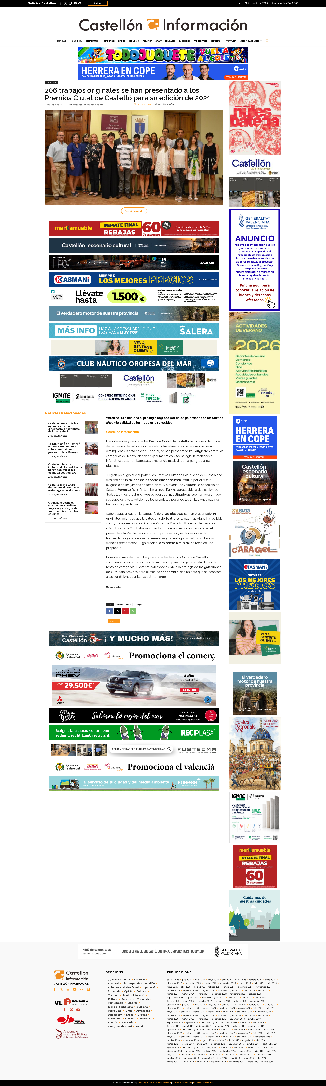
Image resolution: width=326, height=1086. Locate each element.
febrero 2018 (254, 1030)
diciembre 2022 (204, 1001)
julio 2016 (221, 1040)
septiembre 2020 (191, 1015)
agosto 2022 (173, 1005)
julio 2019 (205, 1022)
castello (119, 604)
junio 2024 (236, 990)
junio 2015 (199, 1047)
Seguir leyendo (134, 211)
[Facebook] (60, 3)
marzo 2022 (240, 1005)
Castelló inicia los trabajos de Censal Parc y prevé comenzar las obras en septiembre (65, 469)
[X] (117, 611)
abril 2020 (263, 1015)
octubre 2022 (240, 1001)
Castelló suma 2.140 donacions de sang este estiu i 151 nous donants (64, 487)
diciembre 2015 (218, 1044)
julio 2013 (222, 1058)
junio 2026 (200, 980)
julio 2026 (187, 980)
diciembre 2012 (218, 1062)
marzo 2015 (239, 1047)
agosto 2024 (209, 990)
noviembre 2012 (236, 1062)
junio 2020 (236, 1015)
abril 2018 (226, 1030)
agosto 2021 (244, 1008)
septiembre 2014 (228, 1051)
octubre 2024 (173, 990)
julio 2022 (187, 1005)
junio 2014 (272, 1051)
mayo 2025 (172, 987)
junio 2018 (199, 1030)
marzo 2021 (199, 1012)
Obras (128, 604)
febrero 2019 (173, 1026)
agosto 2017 (244, 1033)
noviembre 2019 (237, 1019)
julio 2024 (222, 990)
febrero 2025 (214, 987)
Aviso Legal (142, 1082)
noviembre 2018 (221, 1026)
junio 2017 (270, 1033)
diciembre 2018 (203, 1026)
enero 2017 (228, 1037)
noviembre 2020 (263, 1012)
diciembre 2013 (245, 1055)
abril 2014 (186, 1055)
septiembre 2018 (256, 1026)
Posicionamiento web (203, 1082)
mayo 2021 (172, 1012)
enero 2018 (269, 1030)
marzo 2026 (240, 980)
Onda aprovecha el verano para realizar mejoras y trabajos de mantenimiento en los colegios (63, 508)
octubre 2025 (210, 983)
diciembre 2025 (174, 983)
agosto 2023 (192, 998)
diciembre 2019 (219, 1019)
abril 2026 (226, 980)
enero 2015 (269, 1047)
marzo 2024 (173, 994)
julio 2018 (186, 1030)
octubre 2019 (254, 1019)
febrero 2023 (173, 1001)
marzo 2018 (239, 1030)
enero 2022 (270, 1005)
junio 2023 (219, 998)
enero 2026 (270, 980)
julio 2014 (258, 1051)
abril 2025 (186, 987)
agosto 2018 (173, 1030)
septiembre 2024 (191, 990)
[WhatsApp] (133, 611)
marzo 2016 (172, 1044)
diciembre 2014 (174, 1051)
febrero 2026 (255, 980)
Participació (51, 83)
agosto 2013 (208, 1058)
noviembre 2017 (192, 1033)
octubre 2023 (255, 994)
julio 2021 (257, 1008)
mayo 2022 (213, 1005)
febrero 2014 (214, 1055)
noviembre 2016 (262, 1037)
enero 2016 (202, 1044)
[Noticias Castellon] (163, 24)
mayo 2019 (232, 1022)
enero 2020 (203, 1019)
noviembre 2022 (222, 1001)
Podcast (98, 3)
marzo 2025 (199, 987)
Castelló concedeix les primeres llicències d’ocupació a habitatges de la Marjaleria (64, 427)
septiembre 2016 (191, 1040)
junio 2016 (234, 1040)
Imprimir (114, 621)
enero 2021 (228, 1012)
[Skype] (88, 989)
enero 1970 (253, 1062)
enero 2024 (203, 994)
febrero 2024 (188, 994)
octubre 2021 (209, 1008)
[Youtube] (75, 3)
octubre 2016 (173, 1040)
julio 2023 (206, 998)
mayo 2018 (212, 1030)
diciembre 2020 (244, 1012)
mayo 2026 (213, 980)
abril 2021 (185, 1012)
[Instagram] (70, 3)
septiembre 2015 (271, 1044)
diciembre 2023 (219, 994)
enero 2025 (229, 987)
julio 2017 (257, 1033)
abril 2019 (245, 1022)
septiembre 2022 (258, 1001)
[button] (267, 41)
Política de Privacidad (160, 1082)
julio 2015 (186, 1047)
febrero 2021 (214, 1012)
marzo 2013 (172, 1062)
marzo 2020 (173, 1019)
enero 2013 (202, 1062)
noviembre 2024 (264, 987)
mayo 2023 (233, 998)
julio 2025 (258, 983)
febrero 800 (267, 1062)
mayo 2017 (172, 1037)
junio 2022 (200, 1005)
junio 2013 (235, 1058)
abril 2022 (226, 1005)
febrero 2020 (188, 1019)
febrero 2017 (214, 1037)
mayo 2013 (248, 1058)
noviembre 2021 (192, 1008)
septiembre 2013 (191, 1058)
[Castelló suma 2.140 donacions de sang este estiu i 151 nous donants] (91, 489)
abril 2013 (262, 1058)
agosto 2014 (245, 1051)
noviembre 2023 (238, 994)
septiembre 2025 (228, 983)
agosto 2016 (208, 1040)
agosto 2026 (173, 980)
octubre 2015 (253, 1044)
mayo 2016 (247, 1040)
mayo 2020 (249, 1015)
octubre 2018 (239, 1026)
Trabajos (138, 604)
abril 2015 (226, 1047)
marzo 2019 (258, 1022)
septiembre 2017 (227, 1033)
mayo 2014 (172, 1055)
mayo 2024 (249, 990)
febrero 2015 (254, 1047)
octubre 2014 (210, 1051)
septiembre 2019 (175, 1022)
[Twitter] (65, 3)
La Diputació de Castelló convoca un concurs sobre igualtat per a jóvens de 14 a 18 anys (64, 448)
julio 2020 (222, 1015)
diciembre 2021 (174, 1008)
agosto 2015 (173, 1047)
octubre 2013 (173, 1058)
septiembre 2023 (175, 998)
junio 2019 (218, 1022)
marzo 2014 (199, 1055)
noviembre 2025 (193, 983)
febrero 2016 (188, 1044)
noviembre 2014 (193, 1051)
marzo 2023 (260, 998)
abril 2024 (263, 990)
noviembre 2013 (263, 1055)
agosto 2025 (245, 983)
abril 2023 (247, 998)
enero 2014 (229, 1055)
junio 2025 (272, 983)
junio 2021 (270, 1008)
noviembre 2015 (236, 1044)
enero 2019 (187, 1026)
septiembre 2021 (227, 1008)
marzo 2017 (199, 1037)
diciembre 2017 (174, 1033)
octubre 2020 (173, 1015)
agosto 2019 (192, 1022)
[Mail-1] (79, 3)
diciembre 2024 (245, 987)
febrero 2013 (188, 1062)
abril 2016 (260, 1040)
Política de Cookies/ (182, 1082)
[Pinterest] (125, 611)
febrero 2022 (255, 1005)
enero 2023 (188, 1001)
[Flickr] (81, 989)
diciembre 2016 (244, 1037)
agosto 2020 (209, 1015)
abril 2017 (185, 1037)
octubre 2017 (209, 1033)
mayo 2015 (212, 1047)
